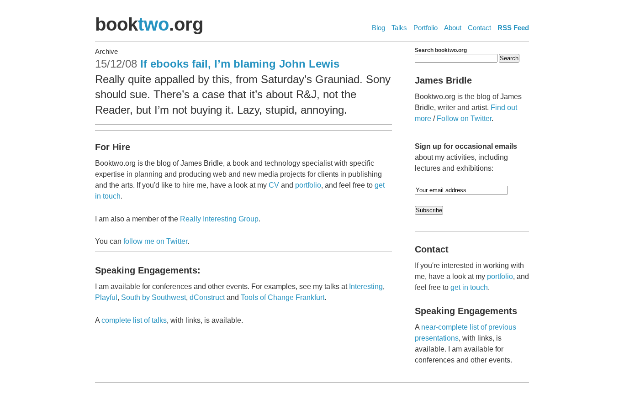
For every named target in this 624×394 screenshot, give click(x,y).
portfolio (308, 185)
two (153, 24)
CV (274, 185)
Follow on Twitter (464, 118)
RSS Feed (513, 28)
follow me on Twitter (155, 241)
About (452, 28)
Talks (399, 28)
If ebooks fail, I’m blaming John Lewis (239, 64)
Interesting (366, 286)
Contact (479, 28)
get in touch (469, 287)
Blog (378, 28)
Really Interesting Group (219, 219)
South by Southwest (153, 297)
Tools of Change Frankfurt (282, 297)
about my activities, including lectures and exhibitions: (466, 157)
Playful (106, 297)
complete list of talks (134, 320)
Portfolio (425, 28)
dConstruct (207, 297)
